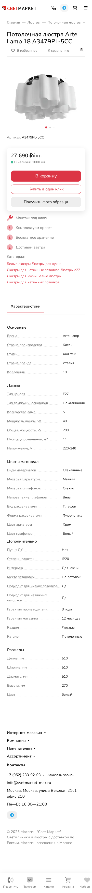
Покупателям (19, 748)
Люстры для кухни (46, 263)
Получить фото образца (46, 202)
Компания (16, 741)
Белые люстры (19, 263)
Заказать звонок (60, 775)
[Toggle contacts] (53, 8)
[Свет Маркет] (19, 7)
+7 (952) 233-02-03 (24, 774)
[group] (46, 97)
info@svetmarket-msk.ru (29, 782)
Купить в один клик (46, 189)
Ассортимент (19, 756)
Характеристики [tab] (25, 306)
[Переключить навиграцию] (85, 8)
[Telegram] (64, 8)
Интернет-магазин (24, 733)
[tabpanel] (46, 511)
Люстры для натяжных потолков (33, 270)
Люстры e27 (70, 270)
